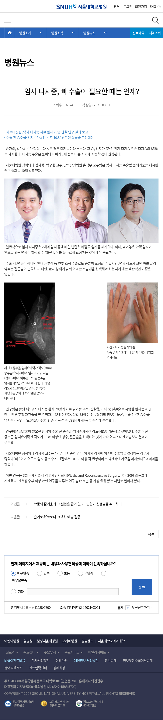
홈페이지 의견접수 (91, 680)
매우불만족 (19, 580)
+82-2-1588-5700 (63, 686)
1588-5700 (25, 686)
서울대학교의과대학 (111, 640)
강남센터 (87, 640)
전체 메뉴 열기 (7, 20)
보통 (67, 573)
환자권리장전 (40, 660)
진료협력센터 (38, 667)
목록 (151, 534)
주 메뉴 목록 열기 (31, 33)
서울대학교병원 (81, 6)
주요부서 (50, 652)
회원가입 (141, 6)
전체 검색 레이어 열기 (155, 20)
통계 (120, 607)
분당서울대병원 (47, 640)
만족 (46, 573)
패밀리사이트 (97, 652)
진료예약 (138, 32)
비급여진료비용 (14, 660)
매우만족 (23, 573)
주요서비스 (72, 652)
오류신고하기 (141, 607)
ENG (153, 6)
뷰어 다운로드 (13, 667)
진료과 (10, 652)
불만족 (88, 573)
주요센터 (29, 652)
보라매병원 (69, 640)
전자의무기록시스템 (19, 703)
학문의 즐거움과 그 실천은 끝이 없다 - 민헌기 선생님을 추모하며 (78, 503)
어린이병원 (11, 640)
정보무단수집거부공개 (138, 660)
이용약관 (61, 660)
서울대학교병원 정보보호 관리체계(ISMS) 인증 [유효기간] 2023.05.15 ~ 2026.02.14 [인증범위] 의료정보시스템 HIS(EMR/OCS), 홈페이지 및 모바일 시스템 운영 (89, 703)
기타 (21, 591)
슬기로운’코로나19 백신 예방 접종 (57, 516)
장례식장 (59, 667)
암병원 (28, 640)
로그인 (127, 6)
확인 (142, 587)
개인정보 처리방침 (86, 660)
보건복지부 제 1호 (55, 703)
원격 (116, 6)
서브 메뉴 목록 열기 (63, 33)
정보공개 (111, 660)
